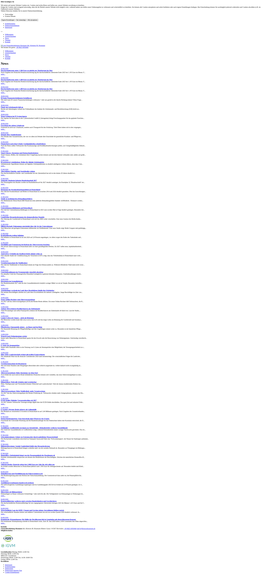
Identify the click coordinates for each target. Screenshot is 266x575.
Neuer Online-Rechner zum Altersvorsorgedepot (18, 299)
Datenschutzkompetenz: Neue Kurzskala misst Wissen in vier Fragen (25, 419)
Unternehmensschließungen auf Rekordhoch (16, 208)
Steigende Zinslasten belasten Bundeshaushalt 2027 (19, 180)
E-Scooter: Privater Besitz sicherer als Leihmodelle (18, 409)
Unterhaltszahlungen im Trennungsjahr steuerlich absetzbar (22, 272)
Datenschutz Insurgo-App (13, 570)
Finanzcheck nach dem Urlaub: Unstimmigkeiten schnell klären (23, 144)
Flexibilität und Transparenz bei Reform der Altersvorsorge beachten (25, 244)
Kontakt (7, 42)
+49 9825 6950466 (70, 529)
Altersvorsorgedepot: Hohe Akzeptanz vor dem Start (19, 373)
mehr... (3, 74)
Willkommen (9, 34)
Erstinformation (10, 24)
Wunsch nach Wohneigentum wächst (14, 336)
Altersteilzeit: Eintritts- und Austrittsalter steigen (18, 171)
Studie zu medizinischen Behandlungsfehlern (16, 199)
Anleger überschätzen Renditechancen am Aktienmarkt (20, 309)
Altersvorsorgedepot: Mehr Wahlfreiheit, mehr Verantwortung (23, 391)
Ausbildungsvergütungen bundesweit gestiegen (17, 483)
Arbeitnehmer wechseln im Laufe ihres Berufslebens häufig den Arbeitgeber (27, 290)
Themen (7, 40)
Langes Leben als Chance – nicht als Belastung (17, 318)
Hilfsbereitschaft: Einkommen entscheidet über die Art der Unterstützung (26, 226)
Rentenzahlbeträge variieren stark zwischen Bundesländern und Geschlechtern (29, 501)
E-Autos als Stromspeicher (10, 345)
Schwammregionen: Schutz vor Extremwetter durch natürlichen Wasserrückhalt (29, 437)
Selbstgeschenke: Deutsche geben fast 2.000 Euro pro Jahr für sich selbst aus (28, 464)
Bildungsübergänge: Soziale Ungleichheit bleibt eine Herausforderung (25, 446)
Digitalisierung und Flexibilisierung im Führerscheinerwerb (22, 474)
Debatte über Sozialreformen (11, 135)
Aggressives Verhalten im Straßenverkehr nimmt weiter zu (21, 254)
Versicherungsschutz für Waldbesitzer (14, 263)
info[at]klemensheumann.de (86, 529)
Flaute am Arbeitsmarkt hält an (12, 107)
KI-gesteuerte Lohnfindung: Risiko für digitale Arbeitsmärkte (22, 162)
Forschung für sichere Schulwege (12, 125)
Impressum (8, 27)
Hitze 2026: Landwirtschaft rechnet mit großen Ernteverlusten (23, 354)
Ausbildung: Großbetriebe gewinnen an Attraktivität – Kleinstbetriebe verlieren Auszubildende (34, 428)
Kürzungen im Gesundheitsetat (12, 281)
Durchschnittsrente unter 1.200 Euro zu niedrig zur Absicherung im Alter (27, 70)
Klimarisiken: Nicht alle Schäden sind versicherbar (19, 382)
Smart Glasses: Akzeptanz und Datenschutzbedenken (19, 153)
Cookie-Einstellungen (12, 572)
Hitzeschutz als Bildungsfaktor (11, 492)
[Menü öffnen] (1, 31)
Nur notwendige (21, 20)
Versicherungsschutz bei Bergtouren (13, 364)
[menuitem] (135, 35)
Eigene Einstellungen (8, 20)
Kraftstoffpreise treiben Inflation (12, 235)
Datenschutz (9, 568)
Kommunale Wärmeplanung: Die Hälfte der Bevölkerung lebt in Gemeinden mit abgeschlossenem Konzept (38, 519)
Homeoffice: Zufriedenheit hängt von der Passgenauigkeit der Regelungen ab (28, 455)
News (7, 38)
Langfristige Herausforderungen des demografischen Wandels (22, 217)
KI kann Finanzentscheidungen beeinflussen (16, 98)
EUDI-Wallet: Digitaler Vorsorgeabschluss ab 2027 (19, 400)
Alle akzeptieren (32, 20)
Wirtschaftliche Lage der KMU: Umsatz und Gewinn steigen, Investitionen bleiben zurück (32, 510)
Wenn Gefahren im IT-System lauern (14, 116)
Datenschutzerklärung (12, 25)
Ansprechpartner (10, 36)
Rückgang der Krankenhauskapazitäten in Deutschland (20, 190)
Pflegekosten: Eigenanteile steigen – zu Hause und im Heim (21, 327)
